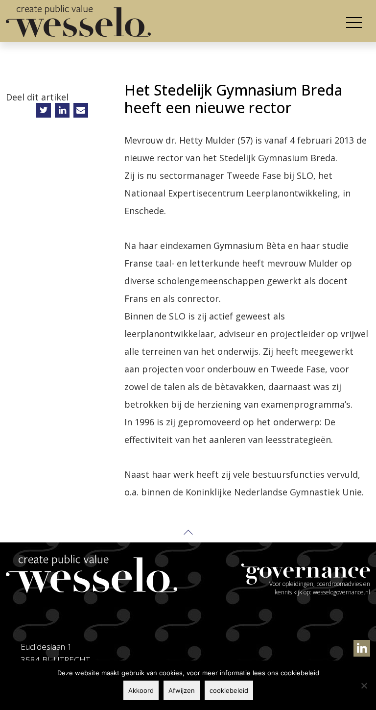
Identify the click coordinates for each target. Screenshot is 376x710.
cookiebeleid (229, 690)
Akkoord (141, 690)
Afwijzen (181, 690)
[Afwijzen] (364, 685)
